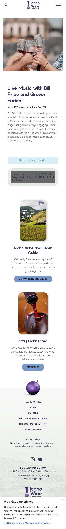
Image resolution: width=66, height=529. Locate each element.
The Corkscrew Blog (33, 424)
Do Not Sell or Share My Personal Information (27, 523)
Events (33, 413)
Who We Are (33, 429)
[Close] (63, 499)
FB (26, 459)
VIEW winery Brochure (33, 279)
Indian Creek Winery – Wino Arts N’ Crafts (21, 177)
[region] (33, 513)
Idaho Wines (33, 401)
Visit (33, 407)
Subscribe (33, 367)
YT (40, 459)
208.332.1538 (36, 479)
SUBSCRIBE (33, 439)
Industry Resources (33, 418)
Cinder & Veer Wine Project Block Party (44, 177)
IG (32, 459)
